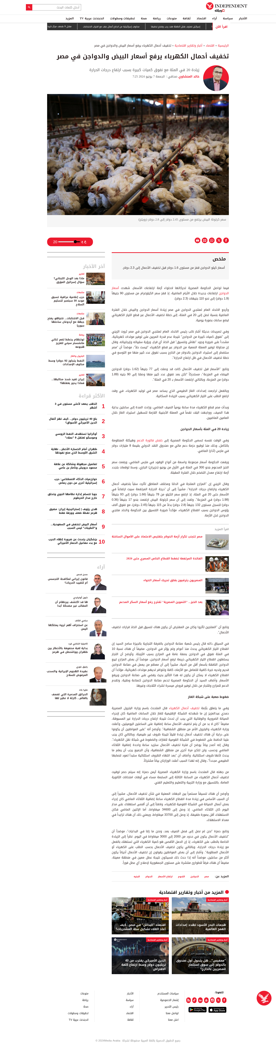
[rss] (188, 1000)
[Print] (197, 240)
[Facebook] (224, 1000)
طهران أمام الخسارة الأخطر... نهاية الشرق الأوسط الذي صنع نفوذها (74, 451)
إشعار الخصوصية (169, 1000)
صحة (144, 18)
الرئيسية (223, 45)
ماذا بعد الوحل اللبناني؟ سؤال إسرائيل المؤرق (69, 280)
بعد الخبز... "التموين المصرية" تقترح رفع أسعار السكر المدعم (160, 602)
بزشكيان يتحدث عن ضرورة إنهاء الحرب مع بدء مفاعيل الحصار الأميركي (72, 541)
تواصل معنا (172, 1013)
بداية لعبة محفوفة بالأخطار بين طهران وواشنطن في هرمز (68, 650)
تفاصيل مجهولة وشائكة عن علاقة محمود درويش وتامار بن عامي (75, 466)
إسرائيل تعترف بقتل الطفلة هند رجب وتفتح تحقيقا (197, 27)
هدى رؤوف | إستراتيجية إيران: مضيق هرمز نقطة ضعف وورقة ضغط (73, 511)
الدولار (148, 876)
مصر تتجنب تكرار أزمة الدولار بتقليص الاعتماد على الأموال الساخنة (157, 536)
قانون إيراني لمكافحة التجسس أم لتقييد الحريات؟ (68, 580)
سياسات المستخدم (168, 993)
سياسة (228, 18)
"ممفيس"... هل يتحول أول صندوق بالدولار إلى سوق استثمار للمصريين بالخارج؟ (201, 965)
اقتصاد (201, 18)
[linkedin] (200, 1000)
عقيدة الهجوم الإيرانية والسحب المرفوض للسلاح (67, 673)
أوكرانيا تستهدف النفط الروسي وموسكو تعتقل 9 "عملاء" (76, 435)
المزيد (70, 18)
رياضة (157, 18)
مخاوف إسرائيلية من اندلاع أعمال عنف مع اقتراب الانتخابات (133, 27)
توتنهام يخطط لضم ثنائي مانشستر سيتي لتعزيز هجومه (67, 343)
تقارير (81, 274)
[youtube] (206, 1000)
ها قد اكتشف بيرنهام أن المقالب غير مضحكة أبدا (71, 604)
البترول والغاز (77, 356)
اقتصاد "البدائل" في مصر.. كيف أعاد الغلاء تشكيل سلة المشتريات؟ (141, 927)
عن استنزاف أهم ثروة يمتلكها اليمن (68, 627)
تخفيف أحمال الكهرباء (184, 708)
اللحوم (181, 876)
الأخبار (243, 18)
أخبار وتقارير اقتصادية (188, 45)
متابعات (80, 292)
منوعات (172, 18)
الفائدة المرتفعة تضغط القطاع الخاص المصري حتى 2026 (164, 558)
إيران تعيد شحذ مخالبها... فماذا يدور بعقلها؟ (67, 381)
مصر (206, 876)
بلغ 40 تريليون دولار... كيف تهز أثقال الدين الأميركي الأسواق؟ (73, 420)
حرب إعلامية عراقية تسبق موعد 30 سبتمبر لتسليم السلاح (67, 301)
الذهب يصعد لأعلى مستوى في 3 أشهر (76, 405)
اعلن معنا (173, 1019)
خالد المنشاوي (188, 76)
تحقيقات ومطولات (122, 18)
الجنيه (137, 876)
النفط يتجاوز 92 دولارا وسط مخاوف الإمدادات (66, 362)
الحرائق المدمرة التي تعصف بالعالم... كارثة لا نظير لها (70, 696)
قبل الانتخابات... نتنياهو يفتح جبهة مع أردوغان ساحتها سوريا (66, 322)
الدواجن (194, 876)
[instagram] (212, 1000)
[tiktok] (194, 1000)
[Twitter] (218, 1000)
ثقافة (187, 18)
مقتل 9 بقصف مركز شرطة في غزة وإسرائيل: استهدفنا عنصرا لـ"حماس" (59, 26)
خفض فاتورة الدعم (150, 440)
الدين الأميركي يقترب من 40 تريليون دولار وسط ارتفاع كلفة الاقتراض (143, 965)
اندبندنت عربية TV (92, 18)
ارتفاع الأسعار (165, 876)
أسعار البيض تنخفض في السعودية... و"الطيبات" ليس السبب (74, 526)
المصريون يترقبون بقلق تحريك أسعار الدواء (172, 580)
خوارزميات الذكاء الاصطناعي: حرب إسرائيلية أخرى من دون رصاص (75, 481)
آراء (214, 18)
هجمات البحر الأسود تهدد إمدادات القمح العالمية (201, 927)
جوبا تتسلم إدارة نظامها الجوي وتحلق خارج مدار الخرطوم (72, 496)
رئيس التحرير (172, 1006)
